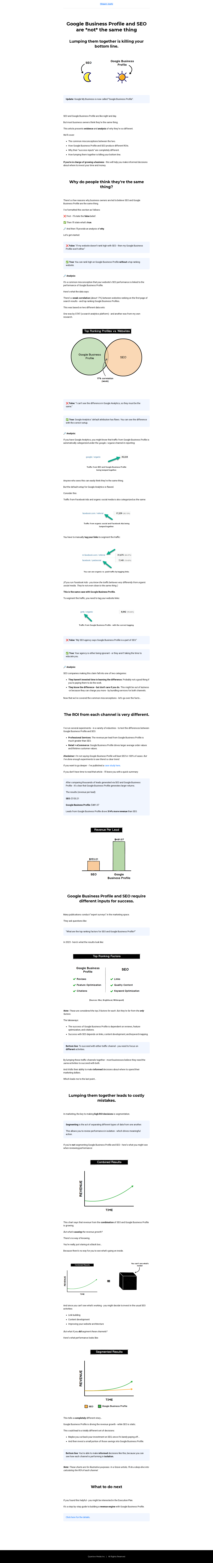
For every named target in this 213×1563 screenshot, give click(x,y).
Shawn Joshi (106, 4)
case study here (112, 765)
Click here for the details (78, 1517)
